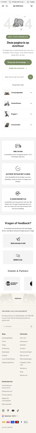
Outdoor (4, 355)
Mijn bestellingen (26, 359)
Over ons (23, 338)
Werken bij (23, 375)
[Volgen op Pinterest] (8, 410)
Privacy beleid (7, 395)
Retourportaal (6, 404)
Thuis (4, 341)
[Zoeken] (30, 77)
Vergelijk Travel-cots (25, 364)
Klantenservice (7, 391)
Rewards (23, 345)
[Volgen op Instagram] (3, 410)
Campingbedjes (7, 338)
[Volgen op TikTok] (18, 410)
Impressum (24, 341)
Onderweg (5, 348)
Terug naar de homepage (16, 62)
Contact (22, 348)
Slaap (4, 345)
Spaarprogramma (8, 362)
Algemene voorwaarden (6, 399)
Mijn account (24, 355)
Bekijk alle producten (16, 68)
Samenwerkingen (26, 352)
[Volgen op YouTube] (13, 410)
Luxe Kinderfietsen (8, 359)
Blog (21, 372)
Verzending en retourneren (7, 386)
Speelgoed (5, 352)
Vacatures (23, 368)
